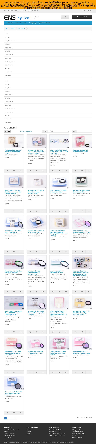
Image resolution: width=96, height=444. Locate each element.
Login (6, 34)
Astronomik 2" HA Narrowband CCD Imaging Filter (34, 272)
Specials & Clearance (44, 23)
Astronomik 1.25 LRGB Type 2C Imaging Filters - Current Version (36, 151)
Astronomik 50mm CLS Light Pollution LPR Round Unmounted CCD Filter (58, 313)
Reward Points (9, 65)
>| (14, 418)
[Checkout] (90, 11)
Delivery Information (9, 433)
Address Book (9, 48)
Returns (7, 68)
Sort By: (45, 131)
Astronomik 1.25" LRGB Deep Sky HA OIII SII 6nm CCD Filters (59, 151)
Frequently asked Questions (11, 430)
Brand (13, 28)
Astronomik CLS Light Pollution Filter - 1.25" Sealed (58, 353)
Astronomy (10, 23)
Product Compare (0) (26, 131)
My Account (8, 44)
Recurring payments (10, 61)
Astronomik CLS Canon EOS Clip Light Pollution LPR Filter (13, 353)
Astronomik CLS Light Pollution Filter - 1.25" (35, 352)
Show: (74, 131)
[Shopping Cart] (88, 11)
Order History (9, 54)
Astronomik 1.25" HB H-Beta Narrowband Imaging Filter (36, 191)
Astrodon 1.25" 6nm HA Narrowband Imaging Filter (13, 151)
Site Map (29, 433)
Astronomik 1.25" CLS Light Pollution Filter (80, 151)
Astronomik (22, 28)
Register (7, 37)
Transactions (8, 72)
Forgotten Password (10, 41)
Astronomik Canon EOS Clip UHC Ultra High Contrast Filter (81, 312)
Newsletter (8, 75)
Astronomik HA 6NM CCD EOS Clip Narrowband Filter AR (14, 393)
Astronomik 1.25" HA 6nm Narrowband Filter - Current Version (13, 191)
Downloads (8, 58)
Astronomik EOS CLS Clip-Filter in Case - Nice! (81, 352)
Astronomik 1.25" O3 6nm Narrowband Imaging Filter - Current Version (58, 233)
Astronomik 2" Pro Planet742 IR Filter (56, 271)
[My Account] (85, 11)
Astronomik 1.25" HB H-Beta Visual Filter (58, 191)
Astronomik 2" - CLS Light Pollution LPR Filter (81, 231)
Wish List (7, 51)
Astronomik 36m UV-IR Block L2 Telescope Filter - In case (36, 312)
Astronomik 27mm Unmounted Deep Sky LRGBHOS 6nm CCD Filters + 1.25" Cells (80, 273)
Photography (32, 23)
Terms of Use (7, 437)
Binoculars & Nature (21, 23)
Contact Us (30, 430)
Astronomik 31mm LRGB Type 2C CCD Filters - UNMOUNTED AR (13, 312)
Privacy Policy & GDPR (9, 435)
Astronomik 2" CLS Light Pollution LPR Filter (13, 271)
